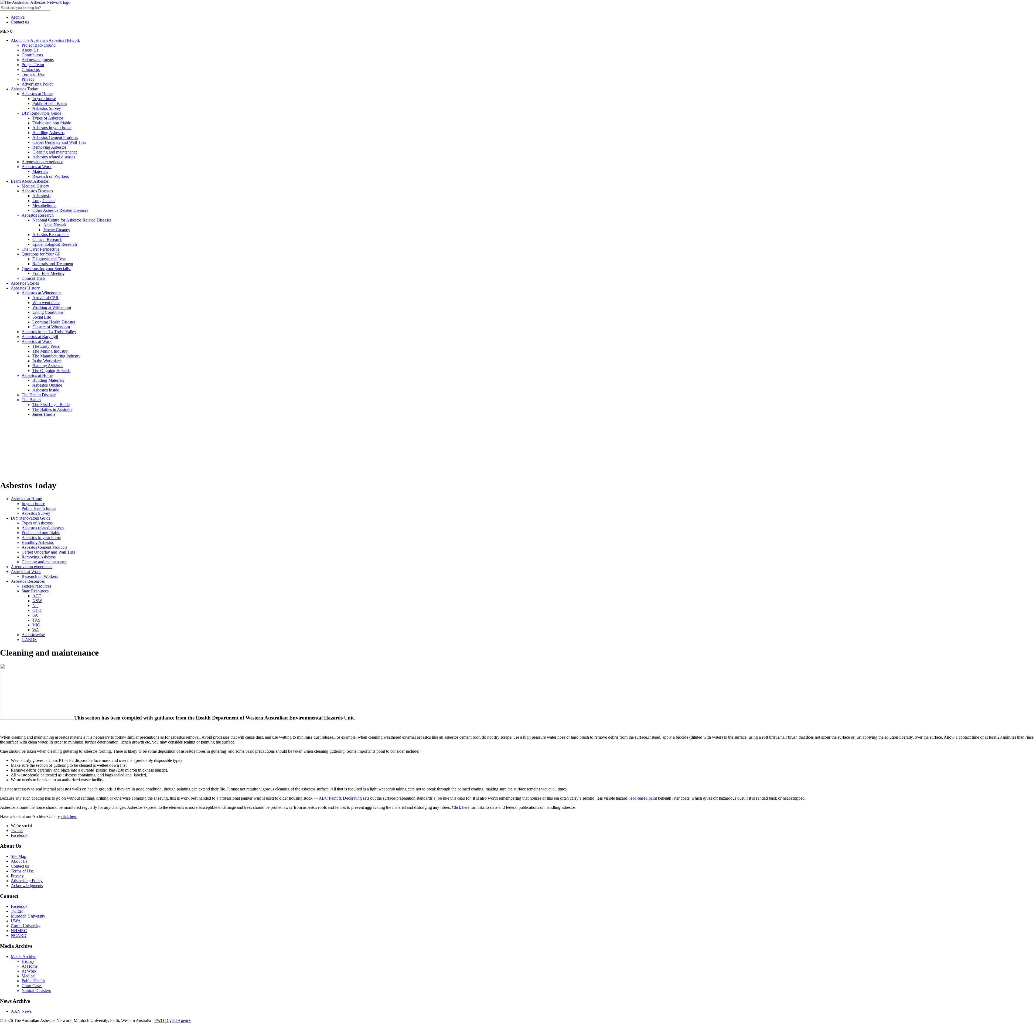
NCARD (18, 935)
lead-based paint (643, 798)
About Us (30, 50)
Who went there (46, 302)
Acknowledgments (38, 59)
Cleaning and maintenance (54, 152)
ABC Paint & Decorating (340, 798)
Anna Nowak (54, 225)
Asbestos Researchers (50, 234)
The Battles (31, 399)
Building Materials (48, 380)
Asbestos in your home (51, 127)
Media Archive (23, 956)
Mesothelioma (44, 205)
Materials (40, 171)
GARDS (29, 639)
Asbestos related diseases (53, 157)
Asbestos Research (38, 215)
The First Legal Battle (51, 404)
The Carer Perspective (40, 249)
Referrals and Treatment (52, 263)
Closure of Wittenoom (51, 327)
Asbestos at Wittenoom (41, 293)
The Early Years (46, 346)
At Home (30, 966)
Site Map (18, 856)
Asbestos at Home (37, 93)
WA (35, 630)
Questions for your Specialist (46, 268)
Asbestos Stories (25, 283)
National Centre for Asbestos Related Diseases (71, 220)
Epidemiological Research (54, 244)
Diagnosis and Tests (49, 259)
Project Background (39, 45)
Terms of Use (33, 74)
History (28, 961)
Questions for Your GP (41, 254)
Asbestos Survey (46, 108)
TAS (36, 620)
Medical (28, 976)
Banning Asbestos (47, 365)
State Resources (35, 591)
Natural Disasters (36, 990)
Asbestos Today (24, 89)
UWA (16, 921)
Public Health (33, 980)
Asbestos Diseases (37, 191)
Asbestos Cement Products (55, 137)
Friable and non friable (51, 123)
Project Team (33, 64)
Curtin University (25, 925)
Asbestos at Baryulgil (40, 336)
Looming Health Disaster (53, 322)
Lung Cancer (43, 200)
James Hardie (43, 414)
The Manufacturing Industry (56, 356)
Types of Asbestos (47, 118)
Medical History (35, 186)
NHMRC (19, 930)
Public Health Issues (49, 103)
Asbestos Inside (45, 390)
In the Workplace (47, 361)
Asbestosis (41, 195)
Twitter (17, 830)
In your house (44, 98)
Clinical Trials (33, 278)
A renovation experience (42, 161)
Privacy (28, 79)
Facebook (19, 835)
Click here (461, 807)
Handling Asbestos (48, 132)
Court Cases (32, 985)
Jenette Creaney (56, 229)
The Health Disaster (39, 395)
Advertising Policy (37, 84)
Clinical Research (47, 239)
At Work (29, 971)
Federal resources (36, 586)
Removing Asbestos (49, 147)
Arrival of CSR (45, 297)
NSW (37, 600)
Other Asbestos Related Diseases (60, 210)
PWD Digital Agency (172, 1020)
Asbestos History (25, 288)
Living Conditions (47, 312)
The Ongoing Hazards (51, 370)
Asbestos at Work (37, 166)
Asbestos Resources (28, 581)
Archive (18, 17)
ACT (36, 596)
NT (35, 605)
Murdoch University (28, 916)
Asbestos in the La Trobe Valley (49, 331)
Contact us (20, 22)
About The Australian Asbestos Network (45, 40)
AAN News (21, 1011)
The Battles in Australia (52, 409)
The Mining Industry (50, 351)
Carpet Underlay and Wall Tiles (59, 142)
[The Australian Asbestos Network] (35, 2)
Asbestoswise (33, 634)
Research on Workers (50, 176)
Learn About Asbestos (30, 181)
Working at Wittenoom (51, 307)
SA (35, 615)
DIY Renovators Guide (41, 113)
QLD (37, 610)
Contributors (32, 55)
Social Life (41, 317)
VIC (36, 625)
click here (69, 816)
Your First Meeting (48, 273)
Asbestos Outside (47, 385)
